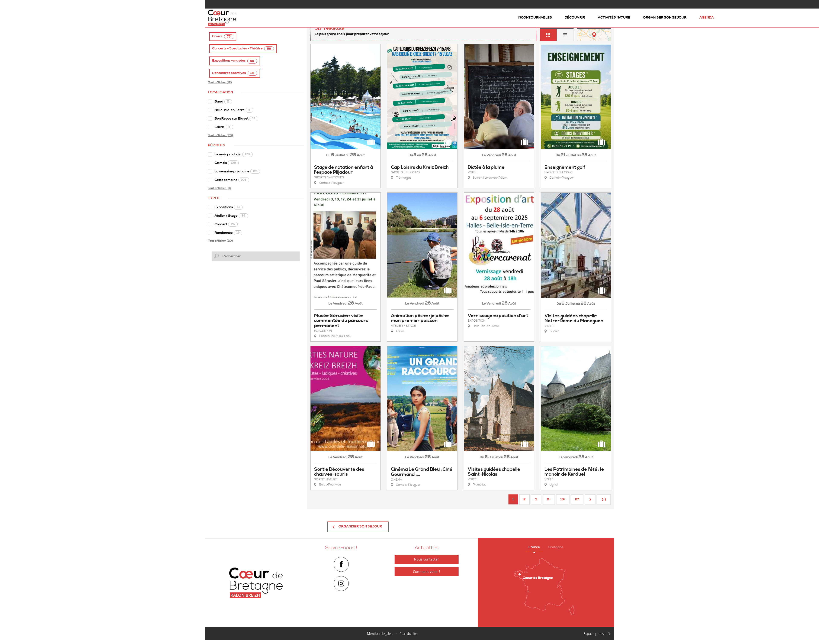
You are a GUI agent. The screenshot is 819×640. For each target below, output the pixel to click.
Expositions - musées (233, 60)
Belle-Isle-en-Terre (232, 110)
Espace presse (595, 633)
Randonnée (227, 233)
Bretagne (555, 547)
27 (577, 499)
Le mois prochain (232, 154)
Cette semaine (230, 180)
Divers (221, 36)
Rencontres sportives (233, 73)
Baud (222, 101)
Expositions (227, 207)
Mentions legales (379, 633)
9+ (549, 499)
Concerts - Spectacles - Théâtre (241, 48)
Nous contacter (426, 559)
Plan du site (408, 633)
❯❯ (604, 499)
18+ (562, 499)
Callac (222, 127)
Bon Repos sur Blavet (235, 118)
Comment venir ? (426, 571)
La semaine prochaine (236, 171)
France (534, 547)
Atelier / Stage (230, 216)
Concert (225, 224)
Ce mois (225, 163)
